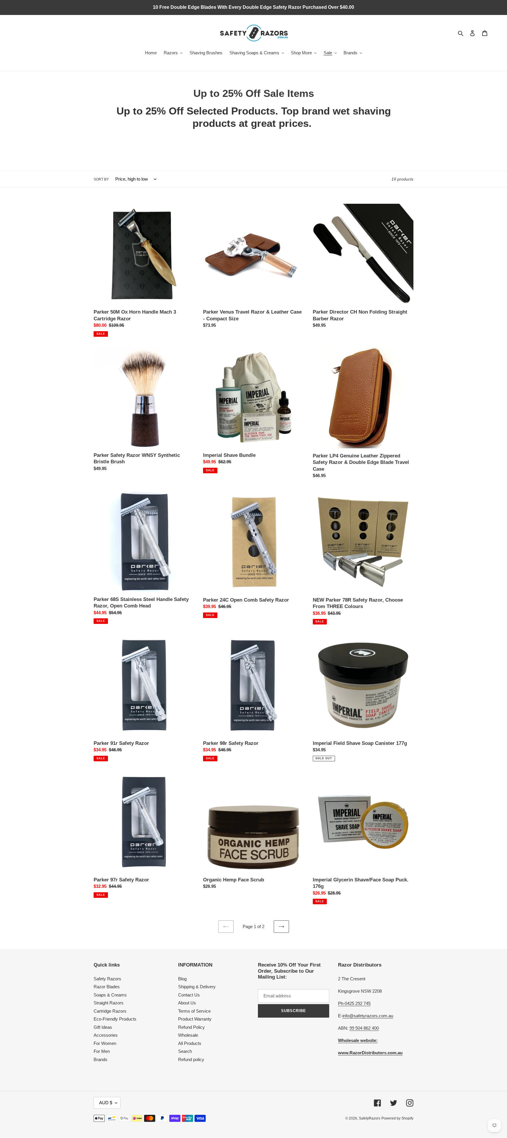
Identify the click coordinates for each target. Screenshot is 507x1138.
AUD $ (105, 1102)
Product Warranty (195, 1018)
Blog (182, 978)
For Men (102, 1051)
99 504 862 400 (364, 1028)
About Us (187, 1002)
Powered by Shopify (397, 1118)
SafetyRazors (369, 1118)
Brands (100, 1059)
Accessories (106, 1035)
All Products (189, 1043)
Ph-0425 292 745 (354, 1003)
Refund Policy (191, 1027)
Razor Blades (107, 986)
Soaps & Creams (110, 994)
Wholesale (188, 1035)
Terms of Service (194, 1011)
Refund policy (191, 1059)
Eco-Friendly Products (115, 1018)
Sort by (101, 179)
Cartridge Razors (110, 1011)
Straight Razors (109, 1002)
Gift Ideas (103, 1027)
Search (185, 1051)
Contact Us (189, 994)
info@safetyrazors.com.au (367, 1015)
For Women (105, 1043)
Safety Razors (107, 978)
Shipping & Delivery (197, 986)
